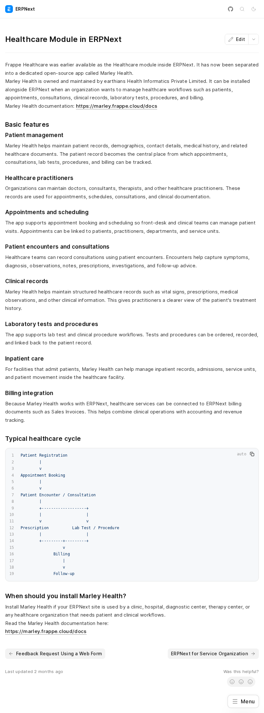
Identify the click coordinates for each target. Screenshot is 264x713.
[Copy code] (252, 454)
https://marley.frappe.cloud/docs (116, 106)
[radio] (232, 681)
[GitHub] (230, 9)
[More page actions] (253, 39)
